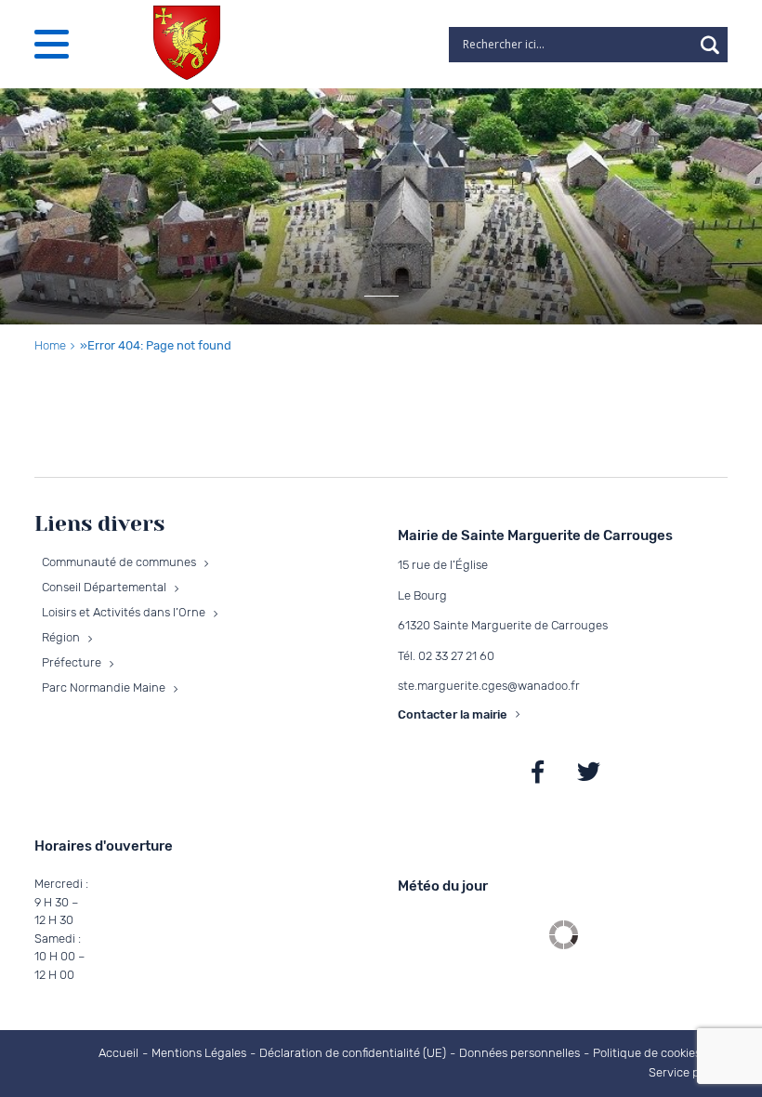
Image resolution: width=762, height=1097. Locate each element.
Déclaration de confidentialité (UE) (352, 1053)
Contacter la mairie (452, 714)
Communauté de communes (119, 562)
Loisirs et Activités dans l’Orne (123, 612)
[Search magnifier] (710, 44)
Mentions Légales (198, 1053)
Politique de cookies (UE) (660, 1053)
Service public (688, 1072)
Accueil (118, 1053)
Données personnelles (519, 1053)
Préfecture (71, 662)
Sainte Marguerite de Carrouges (537, 772)
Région (61, 637)
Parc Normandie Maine (103, 687)
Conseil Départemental (104, 587)
